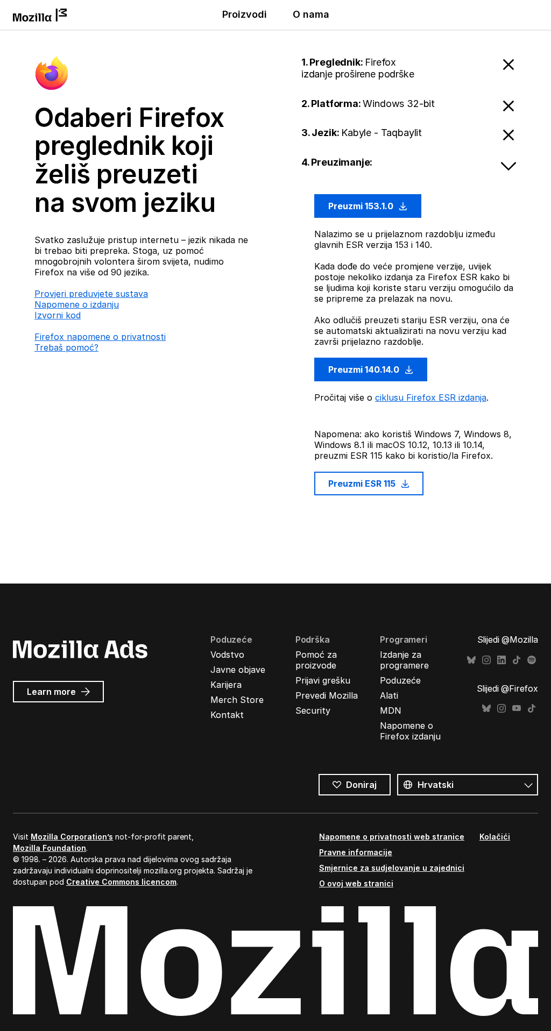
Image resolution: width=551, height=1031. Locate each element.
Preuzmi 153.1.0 (361, 206)
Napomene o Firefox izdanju (410, 731)
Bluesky (471, 660)
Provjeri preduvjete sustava (91, 293)
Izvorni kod (57, 315)
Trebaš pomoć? (66, 347)
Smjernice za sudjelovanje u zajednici (391, 867)
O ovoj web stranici (356, 883)
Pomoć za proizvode (316, 660)
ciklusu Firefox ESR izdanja (430, 397)
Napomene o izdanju (76, 304)
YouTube (516, 708)
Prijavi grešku (322, 680)
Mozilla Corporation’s (72, 836)
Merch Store (237, 699)
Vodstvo (227, 654)
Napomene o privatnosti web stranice (391, 836)
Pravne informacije (355, 852)
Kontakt (227, 714)
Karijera (226, 684)
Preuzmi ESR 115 (363, 483)
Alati (389, 695)
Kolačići (494, 836)
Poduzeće (400, 680)
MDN (390, 710)
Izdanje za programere (404, 660)
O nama (311, 14)
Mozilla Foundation (49, 847)
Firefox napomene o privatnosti (100, 336)
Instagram (486, 660)
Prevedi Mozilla (326, 695)
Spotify (531, 660)
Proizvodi (244, 14)
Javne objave (237, 669)
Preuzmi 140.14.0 (364, 369)
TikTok (516, 660)
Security (312, 710)
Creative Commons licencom (121, 881)
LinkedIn (501, 660)
